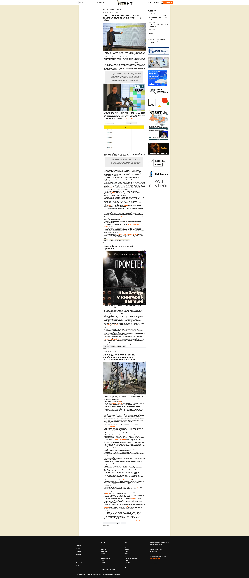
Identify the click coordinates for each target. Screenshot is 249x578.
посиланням (129, 118)
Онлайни (127, 7)
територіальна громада (122, 240)
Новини (101, 7)
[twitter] (150, 2)
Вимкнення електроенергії (111, 523)
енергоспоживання (109, 426)
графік (112, 187)
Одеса (105, 240)
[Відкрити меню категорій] (77, 2)
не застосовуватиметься (121, 216)
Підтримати (168, 2)
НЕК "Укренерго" (127, 479)
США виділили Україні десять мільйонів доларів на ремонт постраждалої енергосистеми (119, 357)
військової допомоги (117, 403)
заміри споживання (120, 439)
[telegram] (156, 2)
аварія (133, 498)
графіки (125, 205)
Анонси (115, 7)
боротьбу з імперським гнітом (112, 339)
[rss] (158, 2)
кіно (124, 346)
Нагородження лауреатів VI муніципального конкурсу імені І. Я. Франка (158, 17)
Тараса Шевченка (113, 324)
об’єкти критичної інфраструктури (128, 234)
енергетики (135, 487)
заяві (119, 401)
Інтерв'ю (121, 7)
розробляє (112, 192)
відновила (111, 205)
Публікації (108, 7)
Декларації (147, 7)
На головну (106, 9)
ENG (161, 3)
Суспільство (118, 9)
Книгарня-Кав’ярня (109, 346)
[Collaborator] (158, 78)
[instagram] (152, 2)
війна (111, 240)
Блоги (140, 7)
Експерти (134, 7)
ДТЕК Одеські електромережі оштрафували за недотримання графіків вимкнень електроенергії (121, 533)
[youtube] (154, 2)
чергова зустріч (113, 309)
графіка (107, 493)
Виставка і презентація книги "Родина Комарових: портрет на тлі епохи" (158, 41)
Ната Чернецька (140, 520)
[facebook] (148, 2)
